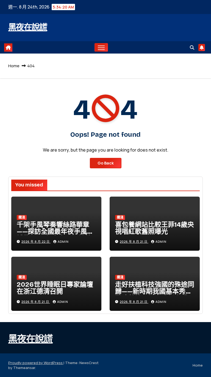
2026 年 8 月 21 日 (134, 241)
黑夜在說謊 (27, 27)
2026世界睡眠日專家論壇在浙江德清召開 (55, 288)
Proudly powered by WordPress (35, 362)
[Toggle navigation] (101, 47)
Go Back (106, 163)
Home (14, 66)
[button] (192, 47)
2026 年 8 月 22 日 (36, 241)
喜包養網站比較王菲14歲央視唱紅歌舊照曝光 (154, 228)
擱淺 (21, 217)
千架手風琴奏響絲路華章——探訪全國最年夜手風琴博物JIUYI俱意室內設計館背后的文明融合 (55, 235)
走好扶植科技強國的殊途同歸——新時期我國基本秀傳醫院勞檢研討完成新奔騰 (154, 291)
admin (63, 241)
